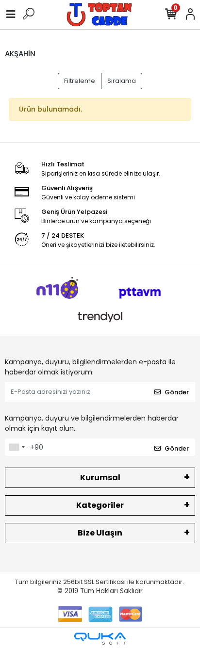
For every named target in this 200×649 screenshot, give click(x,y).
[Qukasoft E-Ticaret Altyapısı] (100, 639)
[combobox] (16, 447)
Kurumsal (100, 477)
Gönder (177, 392)
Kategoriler (100, 505)
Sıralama (121, 80)
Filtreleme (79, 80)
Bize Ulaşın (100, 532)
